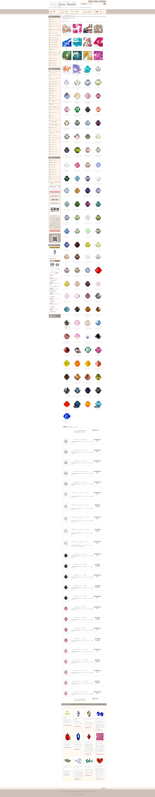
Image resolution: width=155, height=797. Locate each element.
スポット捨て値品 (53, 65)
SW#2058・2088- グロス (54, 37)
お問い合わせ (89, 12)
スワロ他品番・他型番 (54, 81)
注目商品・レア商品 (53, 60)
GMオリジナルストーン (54, 58)
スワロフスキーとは (53, 169)
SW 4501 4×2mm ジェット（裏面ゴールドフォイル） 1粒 (54, 304)
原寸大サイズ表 (52, 171)
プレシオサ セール (53, 21)
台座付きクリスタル (53, 127)
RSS (54, 315)
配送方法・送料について (54, 162)
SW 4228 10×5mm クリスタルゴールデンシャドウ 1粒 (89, 719)
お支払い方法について (53, 160)
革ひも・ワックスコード (54, 149)
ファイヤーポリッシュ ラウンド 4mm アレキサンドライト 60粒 (78, 766)
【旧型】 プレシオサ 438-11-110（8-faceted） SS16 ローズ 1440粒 (100, 742)
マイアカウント (102, 1)
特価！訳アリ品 (52, 62)
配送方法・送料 (70, 791)
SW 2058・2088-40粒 (53, 42)
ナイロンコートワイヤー (54, 151)
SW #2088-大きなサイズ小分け (55, 52)
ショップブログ (52, 167)
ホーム (54, 12)
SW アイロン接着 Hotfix (54, 46)
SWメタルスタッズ (53, 95)
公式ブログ (55, 231)
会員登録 (90, 1)
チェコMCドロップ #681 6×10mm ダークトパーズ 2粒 (55, 294)
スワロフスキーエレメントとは (55, 176)
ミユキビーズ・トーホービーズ (55, 137)
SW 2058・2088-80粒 (53, 44)
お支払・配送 (66, 12)
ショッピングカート (100, 12)
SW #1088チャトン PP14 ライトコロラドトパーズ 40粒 (55, 283)
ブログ (77, 12)
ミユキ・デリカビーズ (53, 135)
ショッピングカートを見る (55, 192)
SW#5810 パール (53, 88)
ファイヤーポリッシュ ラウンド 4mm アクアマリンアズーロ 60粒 (89, 766)
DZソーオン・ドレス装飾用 (54, 35)
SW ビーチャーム (53, 97)
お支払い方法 (64, 791)
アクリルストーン (53, 142)
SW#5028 (51, 93)
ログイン (96, 1)
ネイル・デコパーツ (53, 144)
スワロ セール (52, 19)
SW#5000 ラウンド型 (53, 86)
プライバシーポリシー (87, 791)
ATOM (54, 316)
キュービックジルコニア (54, 129)
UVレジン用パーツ (53, 153)
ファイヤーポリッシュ (53, 118)
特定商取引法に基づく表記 (78, 791)
